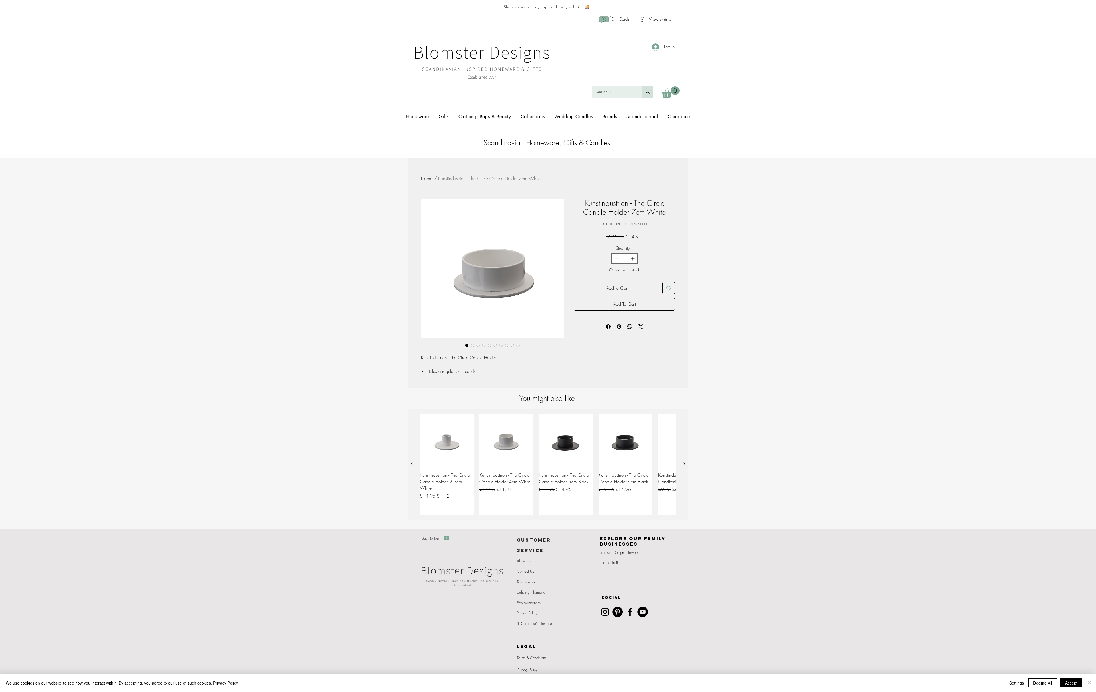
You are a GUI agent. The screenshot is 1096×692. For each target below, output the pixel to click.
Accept (1071, 683)
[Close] (1089, 682)
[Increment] (633, 258)
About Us (524, 561)
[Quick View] (447, 441)
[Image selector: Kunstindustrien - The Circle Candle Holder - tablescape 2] (518, 345)
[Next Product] (684, 464)
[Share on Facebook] (608, 326)
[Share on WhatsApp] (629, 326)
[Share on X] (640, 326)
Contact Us (525, 571)
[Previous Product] (411, 464)
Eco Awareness (529, 602)
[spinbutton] (624, 258)
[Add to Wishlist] (668, 288)
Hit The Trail (609, 562)
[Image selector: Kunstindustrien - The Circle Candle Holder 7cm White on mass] (478, 345)
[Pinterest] (617, 612)
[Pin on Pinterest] (619, 326)
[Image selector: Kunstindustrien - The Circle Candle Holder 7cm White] (467, 345)
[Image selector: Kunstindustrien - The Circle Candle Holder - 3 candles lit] (501, 345)
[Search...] (647, 92)
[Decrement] (615, 258)
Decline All (1042, 683)
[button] (671, 92)
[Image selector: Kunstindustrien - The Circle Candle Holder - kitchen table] (484, 345)
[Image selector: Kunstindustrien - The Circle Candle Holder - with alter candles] (472, 345)
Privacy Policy (527, 669)
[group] (548, 464)
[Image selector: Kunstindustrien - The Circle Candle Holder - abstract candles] (495, 345)
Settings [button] (1016, 683)
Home (426, 178)
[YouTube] (642, 612)
